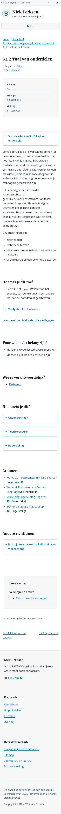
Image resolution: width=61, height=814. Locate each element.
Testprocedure (18, 431)
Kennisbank (18, 39)
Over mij (9, 722)
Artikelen (9, 716)
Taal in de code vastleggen (32, 598)
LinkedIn (13, 678)
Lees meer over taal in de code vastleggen (28, 320)
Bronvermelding (14, 766)
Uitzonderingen (18, 417)
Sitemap (9, 755)
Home (6, 39)
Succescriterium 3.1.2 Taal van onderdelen (27, 138)
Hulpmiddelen (12, 710)
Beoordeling (16, 445)
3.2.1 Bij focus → (48, 633)
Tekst (19, 66)
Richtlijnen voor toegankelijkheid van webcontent (28, 43)
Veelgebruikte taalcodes (24, 309)
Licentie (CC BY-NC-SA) (18, 761)
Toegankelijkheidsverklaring (21, 749)
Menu (30, 26)
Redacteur (14, 69)
